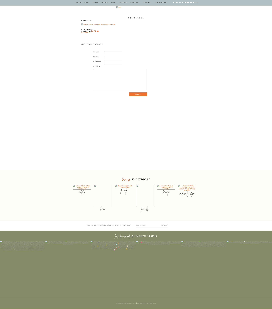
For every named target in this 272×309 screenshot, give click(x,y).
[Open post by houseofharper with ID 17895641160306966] (249, 263)
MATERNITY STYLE (187, 193)
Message (97, 66)
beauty (166, 192)
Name (96, 51)
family (124, 190)
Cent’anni (136, 18)
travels (145, 209)
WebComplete (151, 303)
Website (97, 61)
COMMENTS (87, 32)
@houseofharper (144, 236)
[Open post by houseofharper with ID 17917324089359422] (158, 263)
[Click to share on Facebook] (91, 31)
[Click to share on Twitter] (92, 31)
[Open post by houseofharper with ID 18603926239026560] (22, 263)
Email (96, 56)
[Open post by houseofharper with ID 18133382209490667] (113, 263)
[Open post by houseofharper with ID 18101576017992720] (204, 263)
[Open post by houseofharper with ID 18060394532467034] (68, 263)
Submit (164, 225)
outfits (82, 192)
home (103, 209)
